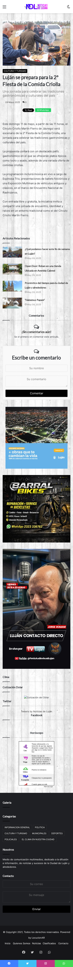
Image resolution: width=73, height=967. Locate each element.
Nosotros (8, 849)
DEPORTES (57, 833)
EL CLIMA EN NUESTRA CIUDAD (38, 839)
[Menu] (4, 8)
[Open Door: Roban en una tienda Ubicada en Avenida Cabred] (12, 269)
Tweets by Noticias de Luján (36, 711)
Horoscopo (48, 786)
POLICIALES (11, 839)
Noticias (36, 943)
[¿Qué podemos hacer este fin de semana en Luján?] (12, 252)
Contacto (8, 875)
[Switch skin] (68, 8)
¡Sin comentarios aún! (36, 332)
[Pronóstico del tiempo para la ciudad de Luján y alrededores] (12, 286)
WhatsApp (44, 110)
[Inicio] (36, 6)
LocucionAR (38, 937)
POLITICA (40, 827)
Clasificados (49, 943)
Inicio (7, 943)
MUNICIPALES (39, 833)
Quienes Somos (21, 943)
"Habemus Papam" (35, 299)
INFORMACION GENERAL (17, 827)
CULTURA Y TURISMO (15, 71)
